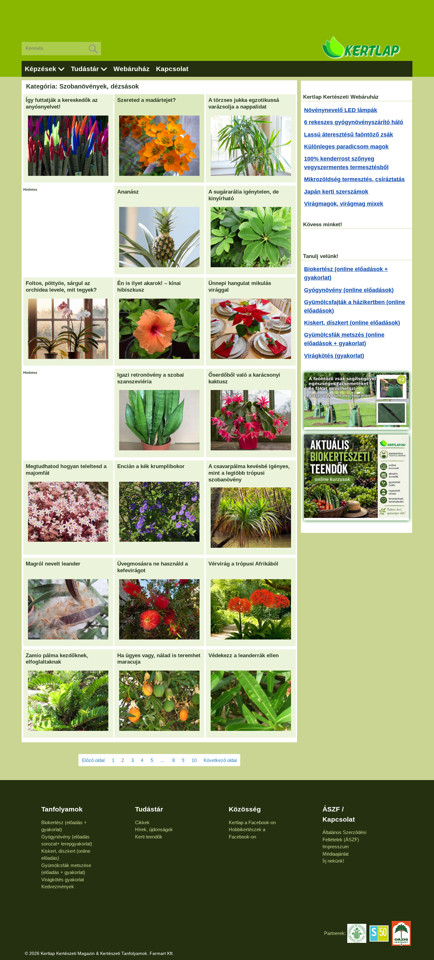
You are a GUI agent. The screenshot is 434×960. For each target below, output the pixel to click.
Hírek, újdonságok (154, 829)
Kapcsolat (172, 68)
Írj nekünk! (333, 861)
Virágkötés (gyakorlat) (334, 356)
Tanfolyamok (62, 809)
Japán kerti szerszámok (336, 192)
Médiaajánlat (335, 854)
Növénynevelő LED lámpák (340, 110)
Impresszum (335, 846)
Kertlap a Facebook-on (252, 822)
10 (194, 760)
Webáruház (131, 68)
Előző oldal (93, 760)
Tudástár (85, 68)
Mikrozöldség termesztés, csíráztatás (354, 179)
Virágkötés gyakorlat (62, 879)
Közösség (245, 809)
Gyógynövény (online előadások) (349, 290)
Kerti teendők (148, 836)
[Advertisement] (217, 16)
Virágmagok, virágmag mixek (343, 204)
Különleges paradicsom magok (346, 146)
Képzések (40, 68)
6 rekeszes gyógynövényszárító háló (353, 122)
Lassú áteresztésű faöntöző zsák (348, 134)
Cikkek (142, 822)
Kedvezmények (57, 886)
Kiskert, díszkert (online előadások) (352, 323)
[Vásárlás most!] (356, 425)
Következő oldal (220, 760)
